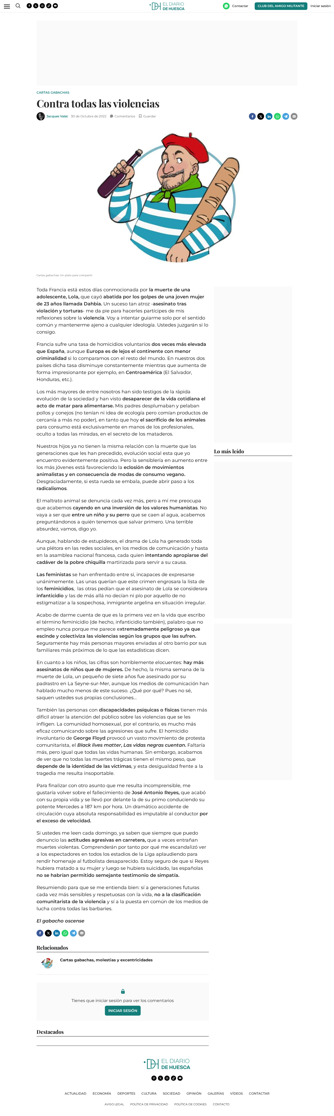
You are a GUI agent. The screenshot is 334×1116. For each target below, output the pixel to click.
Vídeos (236, 1093)
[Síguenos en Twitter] (35, 5)
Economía (102, 1093)
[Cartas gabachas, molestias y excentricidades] (47, 963)
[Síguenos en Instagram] (42, 5)
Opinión (194, 1093)
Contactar (259, 1093)
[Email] (294, 116)
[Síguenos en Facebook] (29, 5)
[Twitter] (260, 116)
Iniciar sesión (122, 1010)
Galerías (216, 1093)
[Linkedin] (269, 116)
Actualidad (75, 1093)
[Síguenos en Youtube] (55, 5)
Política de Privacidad (149, 1104)
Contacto (221, 1104)
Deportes (126, 1093)
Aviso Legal (114, 1104)
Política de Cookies (190, 1104)
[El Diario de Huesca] (167, 1067)
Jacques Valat (57, 116)
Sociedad (171, 1093)
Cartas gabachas (53, 92)
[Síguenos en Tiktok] (48, 5)
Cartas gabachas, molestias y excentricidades (106, 959)
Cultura (149, 1093)
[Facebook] (252, 116)
